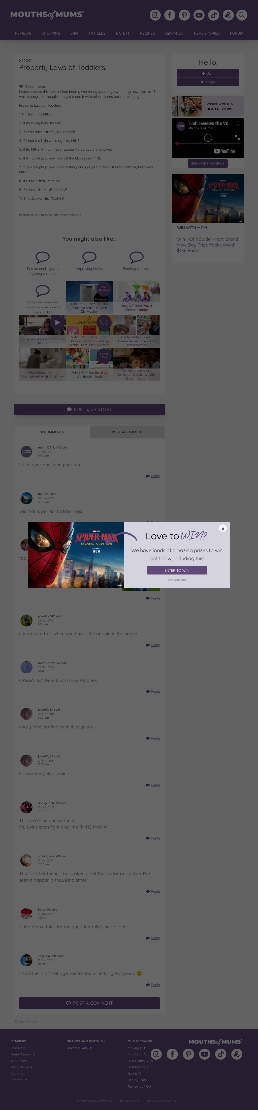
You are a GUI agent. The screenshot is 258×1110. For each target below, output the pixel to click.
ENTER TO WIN (177, 570)
